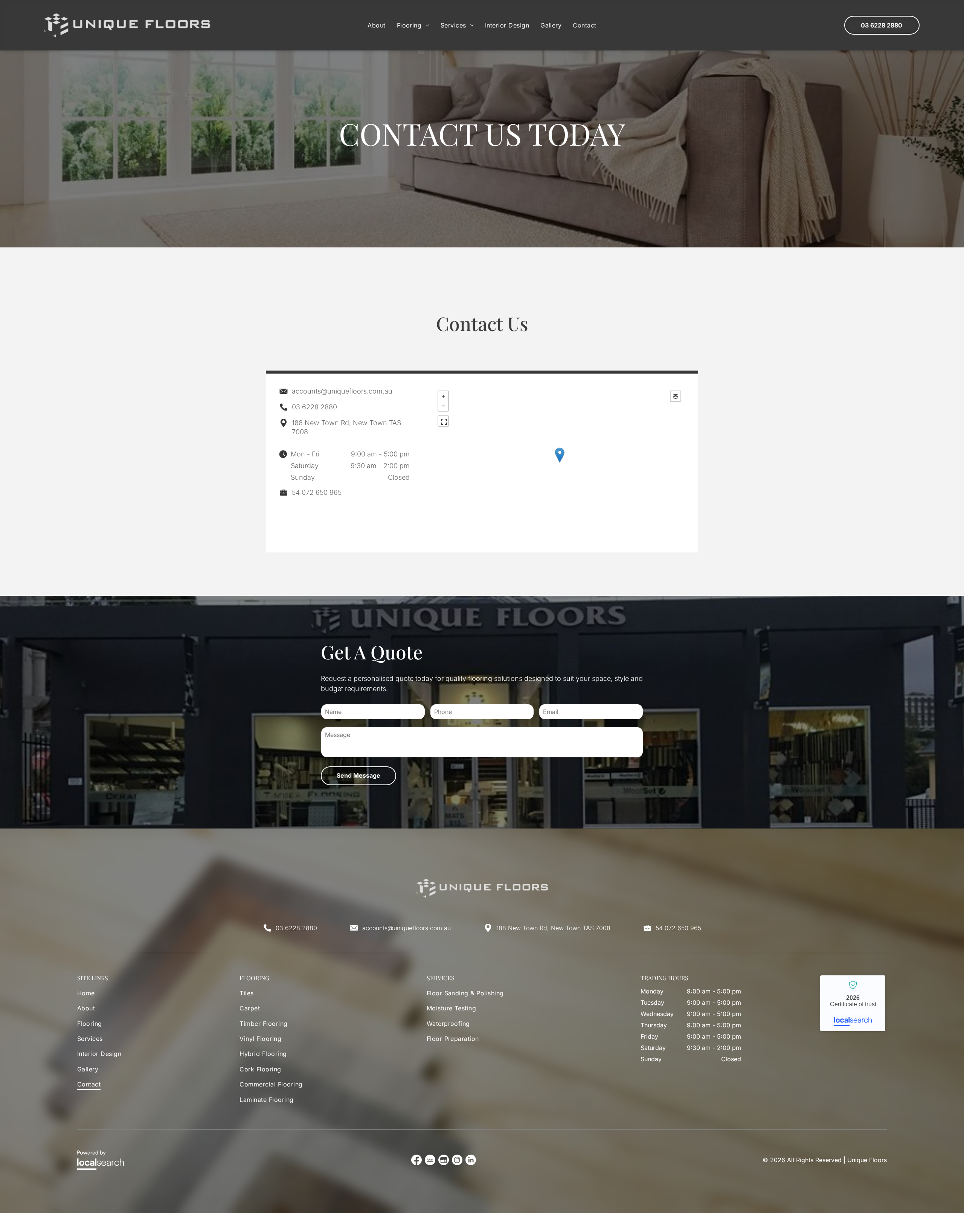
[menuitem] (376, 25)
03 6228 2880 (314, 407)
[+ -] (559, 463)
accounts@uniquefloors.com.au (342, 391)
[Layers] (675, 396)
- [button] (443, 406)
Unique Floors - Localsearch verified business (852, 1003)
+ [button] (443, 396)
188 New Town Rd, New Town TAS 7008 (553, 928)
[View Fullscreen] (443, 421)
